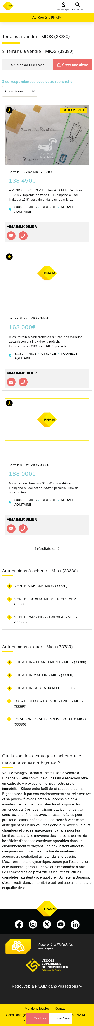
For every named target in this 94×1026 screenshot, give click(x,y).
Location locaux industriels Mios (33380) (48, 703)
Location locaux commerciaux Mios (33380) (50, 721)
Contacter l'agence (11, 235)
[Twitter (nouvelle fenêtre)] (47, 924)
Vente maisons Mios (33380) (41, 586)
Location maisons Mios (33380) (43, 675)
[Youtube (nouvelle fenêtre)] (61, 924)
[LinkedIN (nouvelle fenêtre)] (75, 924)
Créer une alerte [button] (75, 65)
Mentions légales (37, 1008)
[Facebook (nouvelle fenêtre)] (19, 924)
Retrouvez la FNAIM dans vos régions (45, 986)
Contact (60, 1008)
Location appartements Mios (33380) (50, 662)
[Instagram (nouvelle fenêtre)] (33, 924)
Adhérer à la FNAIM (47, 17)
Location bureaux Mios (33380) (44, 688)
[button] (27, 64)
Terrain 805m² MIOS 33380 (29, 465)
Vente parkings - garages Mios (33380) (45, 619)
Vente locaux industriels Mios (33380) (45, 601)
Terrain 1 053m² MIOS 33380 (30, 172)
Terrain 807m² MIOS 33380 (29, 318)
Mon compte (63, 9)
